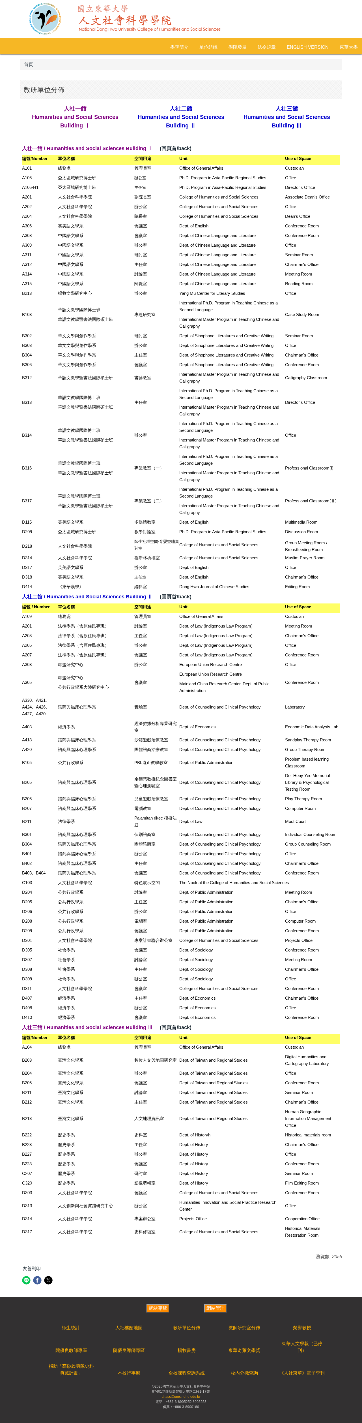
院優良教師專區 (71, 1350)
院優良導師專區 (129, 1350)
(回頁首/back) (175, 148)
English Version (308, 47)
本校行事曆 (129, 1373)
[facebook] (38, 1281)
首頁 (28, 64)
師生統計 (71, 1327)
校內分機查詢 (244, 1373)
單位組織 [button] (208, 47)
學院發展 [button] (238, 47)
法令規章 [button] (267, 47)
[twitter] (49, 1281)
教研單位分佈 (186, 1327)
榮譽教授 (302, 1327)
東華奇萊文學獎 (244, 1350)
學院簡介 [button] (179, 47)
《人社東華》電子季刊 (302, 1373)
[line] (27, 1281)
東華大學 (349, 47)
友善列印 (32, 1268)
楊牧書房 (187, 1350)
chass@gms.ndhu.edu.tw (181, 1397)
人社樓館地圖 (129, 1327)
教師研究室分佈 (244, 1327)
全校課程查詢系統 (187, 1373)
